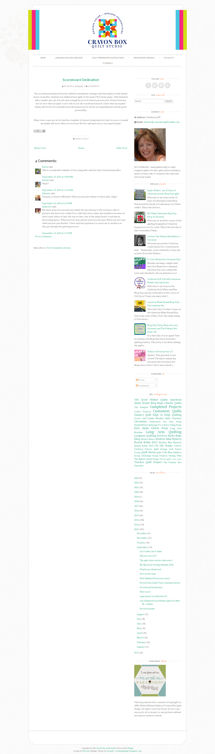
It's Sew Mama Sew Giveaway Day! (164, 259)
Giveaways (140, 421)
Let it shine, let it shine (151, 551)
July (139, 618)
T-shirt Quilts (176, 459)
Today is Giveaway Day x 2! (160, 351)
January (140, 646)
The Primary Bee (172, 462)
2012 (136, 529)
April (139, 632)
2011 (136, 652)
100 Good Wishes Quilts (151, 399)
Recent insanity (147, 608)
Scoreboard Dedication (81, 80)
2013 (136, 524)
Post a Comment (43, 236)
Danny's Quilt (82, 139)
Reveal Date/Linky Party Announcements (160, 582)
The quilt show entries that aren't (156, 560)
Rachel (45, 180)
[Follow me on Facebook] (148, 85)
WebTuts (86, 751)
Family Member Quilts (159, 418)
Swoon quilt (165, 459)
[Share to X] (40, 131)
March (140, 637)
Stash (149, 458)
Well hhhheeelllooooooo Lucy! (155, 578)
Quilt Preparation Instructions (108, 58)
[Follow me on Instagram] (161, 85)
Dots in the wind (148, 573)
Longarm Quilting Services (69, 58)
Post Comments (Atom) (59, 247)
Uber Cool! (145, 591)
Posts (141, 379)
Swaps (156, 458)
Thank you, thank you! (150, 569)
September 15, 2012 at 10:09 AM (57, 176)
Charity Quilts (172, 403)
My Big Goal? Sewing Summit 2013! (157, 564)
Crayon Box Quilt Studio (106, 748)
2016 (136, 510)
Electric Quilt (140, 418)
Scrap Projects (160, 455)
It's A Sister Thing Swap (169, 424)
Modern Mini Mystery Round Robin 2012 (157, 440)
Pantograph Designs (144, 58)
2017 (136, 505)
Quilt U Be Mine (164, 452)
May (139, 628)
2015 (136, 515)
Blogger (130, 748)
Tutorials (107, 63)
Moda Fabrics (148, 439)
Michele (70, 86)
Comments (143, 385)
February (141, 642)
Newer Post (40, 147)
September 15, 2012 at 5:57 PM (57, 233)
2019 (136, 496)
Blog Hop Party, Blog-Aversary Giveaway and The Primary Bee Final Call (162, 328)
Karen (45, 166)
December (142, 533)
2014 (136, 519)
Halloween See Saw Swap (165, 421)
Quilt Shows (148, 452)
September (142, 547)
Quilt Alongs (160, 448)
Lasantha (110, 751)
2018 (136, 501)
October (141, 542)
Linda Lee (46, 206)
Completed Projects (165, 406)
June (139, 623)
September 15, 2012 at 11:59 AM (57, 189)
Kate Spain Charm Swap (151, 428)
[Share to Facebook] (43, 131)
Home (42, 58)
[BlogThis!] (38, 131)
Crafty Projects (142, 411)
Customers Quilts (167, 411)
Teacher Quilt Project (148, 462)
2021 (136, 487)
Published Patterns (143, 449)
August (140, 614)
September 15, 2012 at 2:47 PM (57, 203)
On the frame (164, 445)
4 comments (93, 86)
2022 (136, 482)
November (142, 537)
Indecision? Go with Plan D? (153, 596)
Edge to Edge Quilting (167, 415)
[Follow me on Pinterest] (155, 85)
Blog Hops (157, 403)
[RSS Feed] (167, 85)
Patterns (177, 445)
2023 (136, 478)
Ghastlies (176, 418)
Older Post (121, 147)
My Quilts (169, 58)
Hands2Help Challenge (145, 424)
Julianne (46, 193)
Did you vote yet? (148, 555)
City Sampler (141, 407)
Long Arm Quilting (163, 431)
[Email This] (35, 131)
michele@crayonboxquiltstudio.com (161, 121)
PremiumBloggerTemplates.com (128, 751)
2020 (136, 491)
